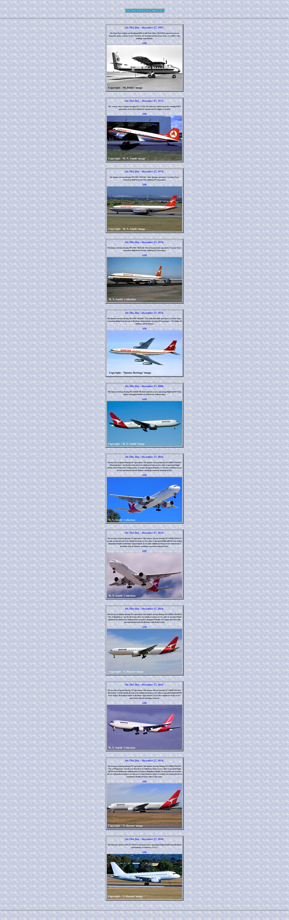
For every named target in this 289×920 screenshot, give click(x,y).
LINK (144, 114)
